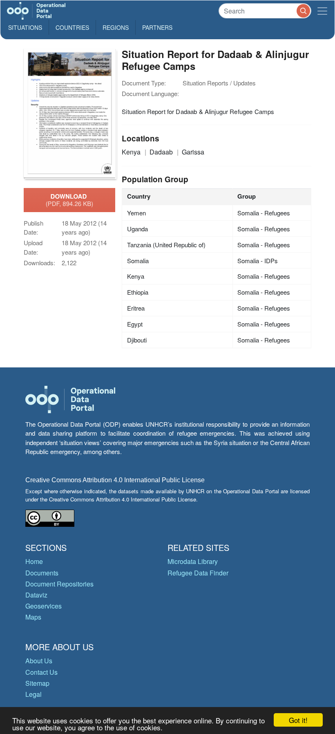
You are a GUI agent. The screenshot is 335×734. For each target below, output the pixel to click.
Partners (157, 27)
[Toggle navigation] (322, 11)
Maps (33, 617)
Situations (25, 27)
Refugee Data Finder (198, 572)
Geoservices (43, 606)
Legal (33, 694)
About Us (38, 660)
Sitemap (37, 683)
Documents (41, 572)
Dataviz (36, 595)
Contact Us (41, 672)
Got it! (298, 720)
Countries (72, 27)
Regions (116, 27)
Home (34, 561)
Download (70, 200)
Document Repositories (59, 584)
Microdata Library (193, 561)
